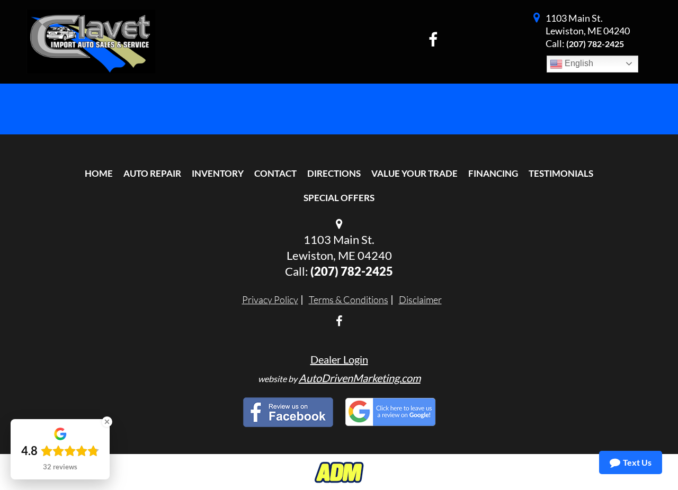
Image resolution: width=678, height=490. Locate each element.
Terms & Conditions (348, 299)
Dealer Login (339, 359)
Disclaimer (420, 299)
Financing (493, 173)
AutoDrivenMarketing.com (360, 377)
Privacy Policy (270, 299)
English (578, 63)
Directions (334, 173)
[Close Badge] (107, 421)
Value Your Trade (414, 173)
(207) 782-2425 (595, 44)
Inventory (218, 173)
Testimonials (561, 173)
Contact (275, 173)
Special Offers (339, 197)
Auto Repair (152, 173)
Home (99, 173)
